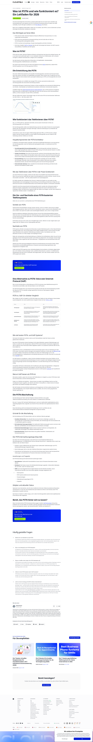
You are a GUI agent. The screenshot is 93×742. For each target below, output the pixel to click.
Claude (35, 624)
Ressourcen (42, 2)
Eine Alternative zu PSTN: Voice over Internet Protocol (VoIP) (72, 20)
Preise (51, 2)
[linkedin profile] (54, 606)
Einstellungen (65, 738)
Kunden (37, 2)
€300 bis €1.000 (56, 351)
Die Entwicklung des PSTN (68, 12)
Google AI (42, 624)
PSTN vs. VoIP (49, 300)
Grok (23, 624)
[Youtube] (22, 723)
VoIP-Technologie (47, 503)
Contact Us (28, 723)
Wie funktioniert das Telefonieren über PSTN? (71, 14)
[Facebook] (16, 723)
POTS (44, 64)
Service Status (57, 723)
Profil (59, 606)
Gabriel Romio (18, 8)
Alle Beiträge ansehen (74, 637)
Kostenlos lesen (18, 268)
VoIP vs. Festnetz (28, 45)
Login (62, 2)
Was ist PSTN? (67, 10)
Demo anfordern (46, 685)
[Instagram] (18, 723)
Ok (82, 738)
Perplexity (29, 624)
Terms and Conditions (46, 723)
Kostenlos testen (68, 2)
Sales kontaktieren (76, 2)
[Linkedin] (20, 723)
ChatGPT (16, 624)
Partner (47, 2)
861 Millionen (39, 24)
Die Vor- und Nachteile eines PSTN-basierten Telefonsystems (71, 17)
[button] (58, 2)
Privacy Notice (37, 723)
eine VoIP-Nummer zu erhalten (34, 589)
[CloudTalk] (18, 2)
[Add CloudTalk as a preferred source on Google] (91, 23)
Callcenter (49, 368)
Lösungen (33, 2)
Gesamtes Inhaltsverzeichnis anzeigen (70, 22)
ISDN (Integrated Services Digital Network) (32, 89)
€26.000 (17, 355)
